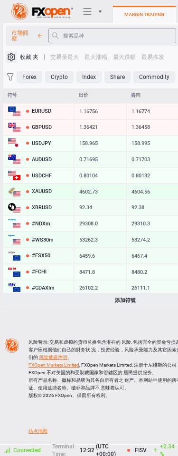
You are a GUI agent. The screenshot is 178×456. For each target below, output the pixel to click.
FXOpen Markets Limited (53, 365)
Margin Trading (144, 14)
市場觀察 (19, 35)
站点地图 (37, 431)
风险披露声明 (53, 357)
